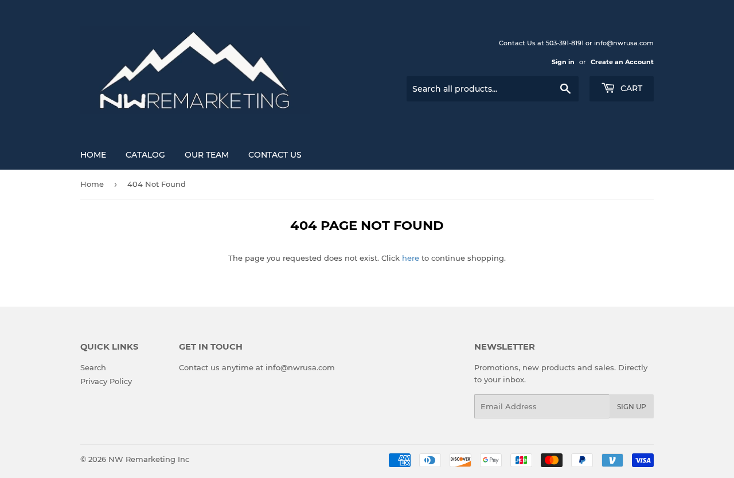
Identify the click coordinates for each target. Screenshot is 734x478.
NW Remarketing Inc (148, 459)
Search (93, 367)
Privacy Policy (106, 381)
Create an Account (622, 62)
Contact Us (275, 155)
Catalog (145, 155)
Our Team (207, 155)
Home (93, 155)
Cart (630, 88)
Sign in (563, 62)
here (410, 257)
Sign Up (631, 406)
